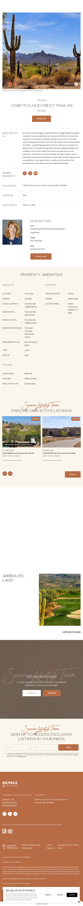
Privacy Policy (22, 756)
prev (9, 84)
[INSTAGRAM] (15, 814)
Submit (68, 747)
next (15, 84)
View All (73, 474)
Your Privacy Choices (41, 903)
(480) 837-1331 (8, 800)
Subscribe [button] (52, 693)
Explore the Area (72, 632)
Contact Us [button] (31, 693)
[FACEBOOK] (4, 814)
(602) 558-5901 (36, 241)
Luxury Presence (50, 846)
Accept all (72, 895)
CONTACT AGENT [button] (41, 256)
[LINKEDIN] (10, 814)
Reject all (48, 895)
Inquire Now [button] (41, 118)
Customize (60, 895)
